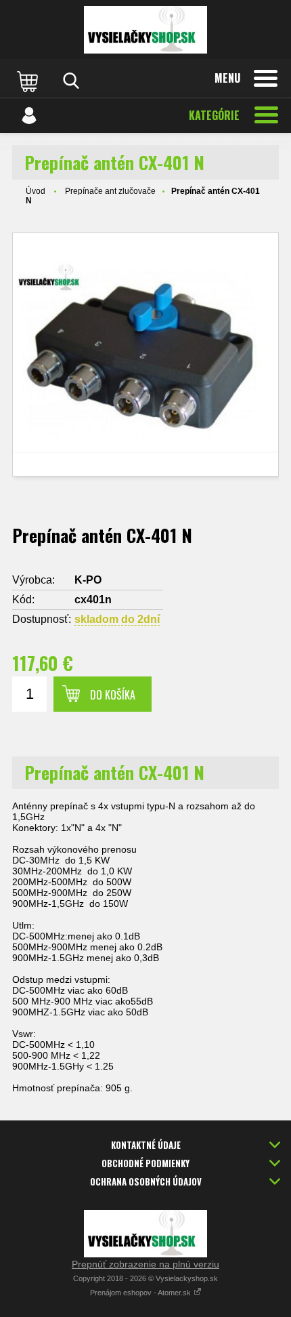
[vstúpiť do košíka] (29, 81)
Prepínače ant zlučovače (110, 191)
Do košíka (112, 695)
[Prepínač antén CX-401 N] (145, 354)
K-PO (88, 580)
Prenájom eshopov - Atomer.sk (141, 1293)
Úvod (35, 191)
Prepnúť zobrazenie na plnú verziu (145, 1264)
